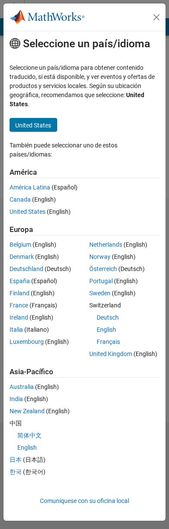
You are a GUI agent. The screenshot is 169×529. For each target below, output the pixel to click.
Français (108, 341)
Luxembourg (27, 341)
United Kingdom (110, 353)
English (106, 329)
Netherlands (105, 244)
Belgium (20, 244)
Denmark (22, 256)
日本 (16, 459)
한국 (16, 471)
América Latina (30, 187)
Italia (16, 329)
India (16, 398)
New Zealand (27, 411)
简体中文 (29, 435)
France (19, 305)
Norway (99, 256)
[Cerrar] (156, 17)
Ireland (19, 317)
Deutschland (26, 268)
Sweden (99, 293)
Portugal (101, 281)
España (20, 281)
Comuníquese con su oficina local (84, 500)
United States (28, 211)
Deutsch (108, 317)
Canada (20, 199)
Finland (19, 293)
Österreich (103, 268)
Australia (22, 386)
